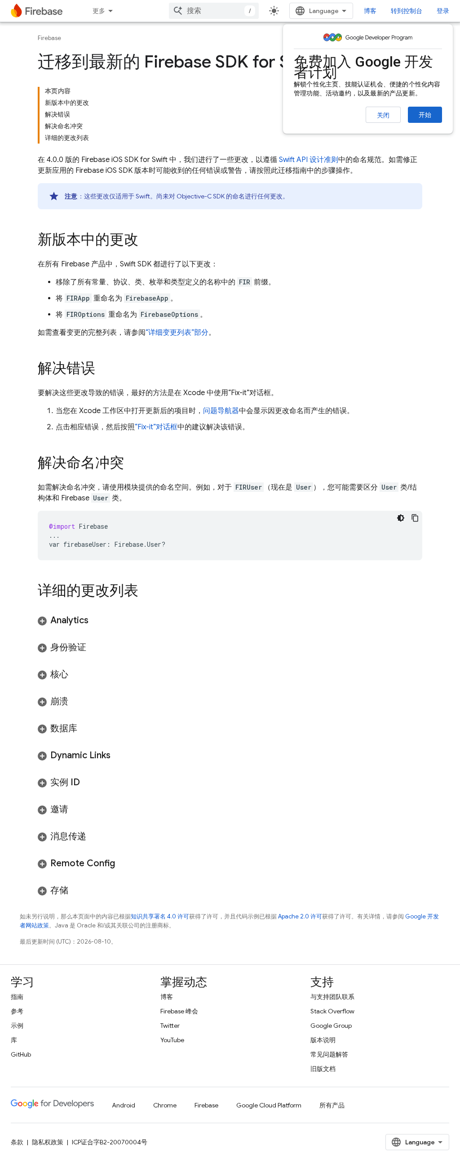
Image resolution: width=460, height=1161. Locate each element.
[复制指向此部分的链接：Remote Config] (124, 863)
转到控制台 (406, 11)
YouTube (172, 1040)
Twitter (170, 1026)
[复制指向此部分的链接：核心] (77, 674)
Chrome (165, 1105)
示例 (17, 1026)
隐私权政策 (47, 1142)
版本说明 (323, 1040)
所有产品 (332, 1105)
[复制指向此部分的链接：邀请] (77, 809)
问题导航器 (221, 410)
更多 (99, 11)
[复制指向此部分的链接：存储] (77, 890)
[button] (230, 620)
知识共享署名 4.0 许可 (160, 916)
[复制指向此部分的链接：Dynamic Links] (119, 755)
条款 (17, 1142)
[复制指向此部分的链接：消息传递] (95, 836)
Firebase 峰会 (179, 1011)
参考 (17, 1011)
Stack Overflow (332, 1011)
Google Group (331, 1026)
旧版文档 (323, 1069)
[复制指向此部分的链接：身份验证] (95, 647)
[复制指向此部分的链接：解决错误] (104, 369)
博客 (370, 11)
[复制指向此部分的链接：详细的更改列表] (147, 591)
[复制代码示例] (415, 518)
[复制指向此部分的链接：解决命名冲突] (133, 464)
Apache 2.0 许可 (300, 916)
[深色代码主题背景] (401, 518)
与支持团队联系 (332, 997)
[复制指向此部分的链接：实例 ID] (89, 782)
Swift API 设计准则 (308, 159)
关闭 (383, 115)
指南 (17, 997)
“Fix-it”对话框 (156, 427)
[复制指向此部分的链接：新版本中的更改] (147, 240)
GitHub (21, 1054)
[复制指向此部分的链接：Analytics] (97, 620)
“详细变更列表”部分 (177, 332)
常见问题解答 (329, 1054)
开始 (425, 115)
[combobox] (214, 11)
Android (123, 1105)
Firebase (49, 38)
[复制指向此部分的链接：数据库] (86, 728)
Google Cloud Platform (268, 1105)
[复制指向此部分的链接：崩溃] (77, 701)
